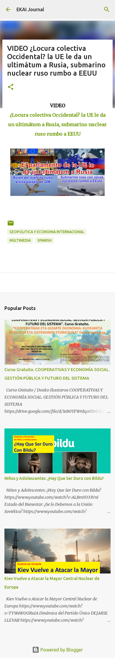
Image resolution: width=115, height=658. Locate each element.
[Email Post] (10, 225)
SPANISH (44, 240)
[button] (10, 87)
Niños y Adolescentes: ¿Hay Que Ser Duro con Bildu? (54, 478)
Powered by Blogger (61, 649)
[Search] (106, 9)
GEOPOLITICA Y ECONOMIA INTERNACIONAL (46, 232)
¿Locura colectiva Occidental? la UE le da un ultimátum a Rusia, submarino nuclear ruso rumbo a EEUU (57, 124)
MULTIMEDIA (20, 240)
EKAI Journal (30, 9)
